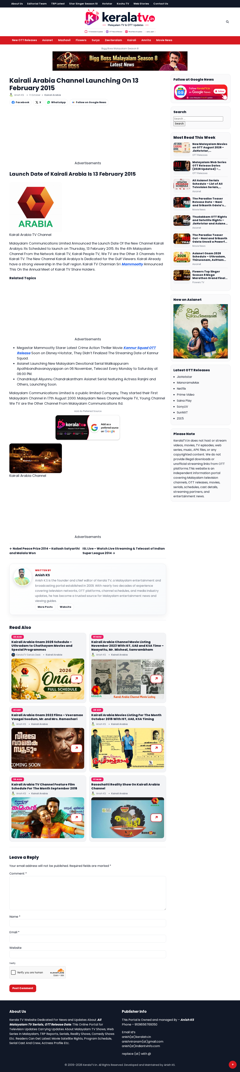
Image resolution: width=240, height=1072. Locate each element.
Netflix (181, 388)
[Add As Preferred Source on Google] (87, 427)
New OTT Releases (24, 40)
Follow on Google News (91, 102)
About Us (17, 3)
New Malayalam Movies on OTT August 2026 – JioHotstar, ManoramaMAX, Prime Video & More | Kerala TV (209, 148)
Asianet (47, 40)
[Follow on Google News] (200, 92)
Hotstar (107, 3)
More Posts (45, 607)
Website (65, 607)
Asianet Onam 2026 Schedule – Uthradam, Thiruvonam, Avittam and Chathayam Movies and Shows (210, 257)
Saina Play (184, 400)
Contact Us (160, 3)
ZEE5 (180, 418)
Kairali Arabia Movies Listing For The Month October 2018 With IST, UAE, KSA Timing (126, 717)
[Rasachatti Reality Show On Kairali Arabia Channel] (127, 817)
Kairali (131, 40)
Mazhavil (64, 40)
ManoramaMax (188, 382)
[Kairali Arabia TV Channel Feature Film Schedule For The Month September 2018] (47, 817)
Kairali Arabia (52, 95)
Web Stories (141, 3)
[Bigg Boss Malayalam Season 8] (120, 61)
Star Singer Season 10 (83, 3)
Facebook (22, 102)
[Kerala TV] (120, 21)
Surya (96, 40)
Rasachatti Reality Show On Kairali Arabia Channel (125, 786)
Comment (18, 873)
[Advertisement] (87, 134)
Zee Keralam (113, 40)
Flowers (81, 40)
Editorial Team (37, 3)
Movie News (164, 40)
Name (14, 916)
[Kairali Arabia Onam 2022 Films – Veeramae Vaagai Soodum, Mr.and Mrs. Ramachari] (47, 748)
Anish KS (42, 575)
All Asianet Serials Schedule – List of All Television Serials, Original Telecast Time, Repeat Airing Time (209, 184)
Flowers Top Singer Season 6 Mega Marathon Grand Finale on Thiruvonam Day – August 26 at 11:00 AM (209, 275)
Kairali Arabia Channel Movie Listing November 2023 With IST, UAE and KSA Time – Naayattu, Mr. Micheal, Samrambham (127, 646)
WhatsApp (58, 102)
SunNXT (182, 412)
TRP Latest (58, 3)
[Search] (227, 22)
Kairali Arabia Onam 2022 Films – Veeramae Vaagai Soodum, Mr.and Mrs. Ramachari (47, 717)
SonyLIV (182, 406)
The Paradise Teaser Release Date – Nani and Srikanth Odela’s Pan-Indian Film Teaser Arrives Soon (209, 202)
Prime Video (185, 394)
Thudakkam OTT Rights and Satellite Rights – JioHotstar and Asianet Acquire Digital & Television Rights (209, 220)
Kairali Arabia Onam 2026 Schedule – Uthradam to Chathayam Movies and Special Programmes (41, 646)
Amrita (146, 40)
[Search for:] (198, 118)
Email (14, 932)
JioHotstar (184, 377)
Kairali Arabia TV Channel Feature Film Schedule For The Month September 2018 (44, 786)
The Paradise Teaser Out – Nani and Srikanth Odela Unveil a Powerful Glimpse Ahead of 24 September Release (210, 238)
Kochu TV (123, 3)
